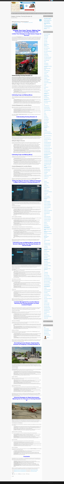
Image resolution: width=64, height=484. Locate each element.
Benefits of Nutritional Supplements (46, 45)
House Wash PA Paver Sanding (47, 160)
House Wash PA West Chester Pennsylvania (47, 167)
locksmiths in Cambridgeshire (47, 204)
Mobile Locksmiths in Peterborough (46, 237)
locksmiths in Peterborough (47, 207)
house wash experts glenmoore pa (47, 136)
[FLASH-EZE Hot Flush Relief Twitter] (52, 0)
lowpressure (45, 222)
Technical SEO (45, 292)
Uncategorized (45, 301)
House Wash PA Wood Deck (47, 169)
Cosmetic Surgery (46, 72)
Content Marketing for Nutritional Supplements (48, 66)
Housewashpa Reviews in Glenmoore (47, 28)
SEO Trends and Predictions (47, 282)
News (22, 13)
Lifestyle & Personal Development (48, 191)
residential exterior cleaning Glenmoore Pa (47, 269)
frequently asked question (47, 108)
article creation (45, 38)
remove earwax (46, 267)
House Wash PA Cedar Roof (47, 145)
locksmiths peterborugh (47, 213)
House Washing (46, 172)
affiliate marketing (46, 35)
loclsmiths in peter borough (47, 216)
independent (45, 181)
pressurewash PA (46, 264)
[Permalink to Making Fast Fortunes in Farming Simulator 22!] (14, 26)
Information (45, 184)
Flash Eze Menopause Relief (47, 330)
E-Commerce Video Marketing (47, 82)
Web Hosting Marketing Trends (47, 316)
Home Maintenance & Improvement (46, 127)
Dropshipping (45, 78)
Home (14, 13)
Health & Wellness (46, 117)
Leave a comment (31, 22)
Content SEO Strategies (47, 70)
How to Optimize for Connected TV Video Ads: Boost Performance (48, 26)
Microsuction (38, 13)
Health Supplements (46, 119)
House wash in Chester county (47, 139)
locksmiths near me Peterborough (48, 210)
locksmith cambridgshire (47, 196)
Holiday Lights (45, 123)
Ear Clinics (45, 84)
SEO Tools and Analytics (47, 281)
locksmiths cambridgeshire (47, 201)
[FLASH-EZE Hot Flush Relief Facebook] (50, 0)
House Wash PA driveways (47, 151)
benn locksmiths (46, 49)
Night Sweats (30, 13)
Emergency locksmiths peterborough (46, 95)
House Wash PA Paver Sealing (47, 161)
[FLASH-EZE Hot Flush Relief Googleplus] (49, 0)
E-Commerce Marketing (47, 79)
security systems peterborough (47, 278)
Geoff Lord (20, 22)
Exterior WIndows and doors (47, 101)
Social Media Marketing (47, 284)
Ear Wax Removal (46, 87)
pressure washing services (47, 262)
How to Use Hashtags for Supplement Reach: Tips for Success (47, 23)
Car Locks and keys (46, 55)
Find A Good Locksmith (47, 107)
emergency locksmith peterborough (46, 93)
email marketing (46, 91)
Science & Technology (46, 275)
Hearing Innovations (46, 122)
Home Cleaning (46, 125)
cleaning (45, 61)
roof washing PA (46, 272)
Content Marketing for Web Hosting (47, 69)
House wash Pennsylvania (47, 170)
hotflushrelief (45, 130)
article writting (45, 41)
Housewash (45, 173)
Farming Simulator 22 (26, 22)
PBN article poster (46, 254)
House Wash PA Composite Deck (48, 148)
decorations (45, 73)
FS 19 (44, 111)
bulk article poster (46, 54)
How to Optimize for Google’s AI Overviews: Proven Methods (48, 18)
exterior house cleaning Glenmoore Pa (47, 99)
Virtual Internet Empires (34, 471)
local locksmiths (46, 193)
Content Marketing (46, 64)
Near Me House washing (47, 240)
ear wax (45, 85)
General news (45, 116)
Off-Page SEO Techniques (47, 243)
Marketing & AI (45, 223)
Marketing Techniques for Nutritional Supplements (47, 227)
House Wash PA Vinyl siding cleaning (47, 165)
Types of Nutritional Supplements (48, 298)
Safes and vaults (46, 273)
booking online (45, 52)
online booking (45, 246)
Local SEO (45, 194)
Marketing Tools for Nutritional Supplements (47, 231)
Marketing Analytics (46, 225)
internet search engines (47, 187)
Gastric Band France (46, 333)
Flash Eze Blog (19, 13)
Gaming (45, 113)
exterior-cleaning (46, 102)
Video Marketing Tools (46, 310)
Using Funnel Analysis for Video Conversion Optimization (47, 21)
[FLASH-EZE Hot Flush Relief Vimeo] (51, 0)
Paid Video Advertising (46, 251)
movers (45, 238)
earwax (45, 88)
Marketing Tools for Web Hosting (48, 233)
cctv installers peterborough (47, 58)
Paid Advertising (46, 247)
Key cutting (45, 188)
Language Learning (46, 190)
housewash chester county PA (47, 175)
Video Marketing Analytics (47, 307)
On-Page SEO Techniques (47, 244)
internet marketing (46, 185)
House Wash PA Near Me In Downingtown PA (47, 154)
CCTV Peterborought (46, 60)
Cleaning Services (46, 63)
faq (44, 104)
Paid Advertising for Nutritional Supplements (47, 249)
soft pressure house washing (47, 289)
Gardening (45, 114)
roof (44, 270)
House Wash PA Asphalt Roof (47, 142)
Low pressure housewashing (47, 219)
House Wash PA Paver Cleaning (48, 158)
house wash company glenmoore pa (48, 134)
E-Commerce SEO (46, 81)
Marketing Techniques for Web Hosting (47, 229)
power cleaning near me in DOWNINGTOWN (47, 259)
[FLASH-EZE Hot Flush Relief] (23, 6)
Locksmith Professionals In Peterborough (47, 198)
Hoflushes (25, 13)
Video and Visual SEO (46, 304)
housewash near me (46, 176)
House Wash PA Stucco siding (47, 163)
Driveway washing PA (46, 76)
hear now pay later (46, 120)
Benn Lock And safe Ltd (47, 48)
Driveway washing (46, 75)
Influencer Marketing (46, 182)
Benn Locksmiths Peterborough (47, 51)
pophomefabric (46, 257)
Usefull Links (47, 13)
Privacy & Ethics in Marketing (47, 265)
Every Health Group (46, 97)
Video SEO (45, 313)
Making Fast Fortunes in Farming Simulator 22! (20, 21)
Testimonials (34, 13)
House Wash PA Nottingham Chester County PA (47, 157)
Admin (45, 327)
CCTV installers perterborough (47, 57)
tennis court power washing (47, 295)
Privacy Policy (43, 13)
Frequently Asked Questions (47, 110)
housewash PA (45, 178)
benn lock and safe (46, 46)
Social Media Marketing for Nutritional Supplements (47, 286)
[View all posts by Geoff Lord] (21, 22)
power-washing (46, 261)
